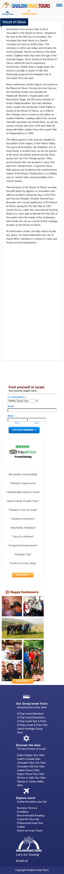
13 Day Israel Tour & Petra (31, 721)
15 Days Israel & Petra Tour (32, 724)
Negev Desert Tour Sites (30, 773)
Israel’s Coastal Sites (28, 758)
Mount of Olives (14, 22)
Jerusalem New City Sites (31, 762)
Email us (22, 861)
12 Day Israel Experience (31, 717)
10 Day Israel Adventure (30, 713)
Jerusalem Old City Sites (31, 766)
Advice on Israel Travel (29, 830)
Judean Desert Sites (28, 770)
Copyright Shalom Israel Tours (32, 870)
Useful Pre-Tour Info (28, 819)
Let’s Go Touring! (27, 854)
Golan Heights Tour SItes (31, 755)
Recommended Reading (30, 815)
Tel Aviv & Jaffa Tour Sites (31, 777)
